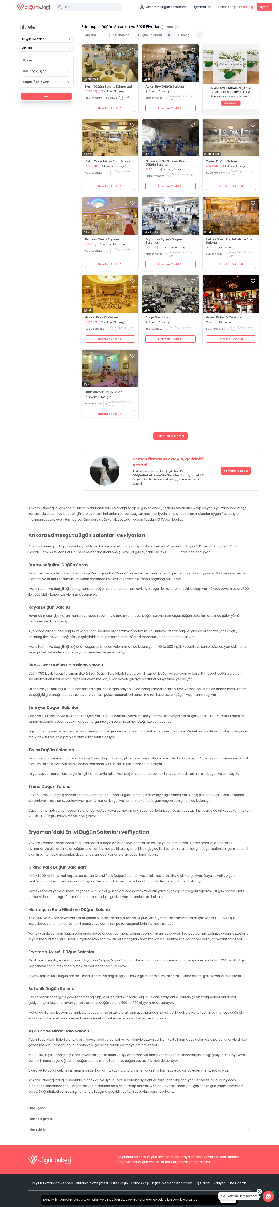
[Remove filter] (169, 35)
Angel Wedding (157, 317)
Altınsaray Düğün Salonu (104, 392)
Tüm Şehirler (37, 1130)
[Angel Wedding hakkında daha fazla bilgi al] (170, 294)
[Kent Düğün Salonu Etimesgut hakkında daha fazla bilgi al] (110, 63)
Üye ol (264, 7)
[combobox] (47, 39)
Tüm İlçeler (36, 1108)
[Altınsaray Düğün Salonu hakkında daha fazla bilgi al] (110, 368)
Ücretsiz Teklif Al (110, 108)
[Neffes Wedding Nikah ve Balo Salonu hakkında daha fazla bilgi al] (231, 216)
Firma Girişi (227, 6)
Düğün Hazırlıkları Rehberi (52, 1183)
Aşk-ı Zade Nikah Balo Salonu (108, 161)
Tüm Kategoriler (40, 1119)
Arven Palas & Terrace (224, 317)
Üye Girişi (246, 6)
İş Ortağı (203, 1183)
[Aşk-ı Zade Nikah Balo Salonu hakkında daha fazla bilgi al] (110, 137)
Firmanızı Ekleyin (236, 471)
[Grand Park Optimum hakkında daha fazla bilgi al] (110, 294)
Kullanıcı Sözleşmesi (92, 1183)
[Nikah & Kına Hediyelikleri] (231, 79)
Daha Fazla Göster (170, 436)
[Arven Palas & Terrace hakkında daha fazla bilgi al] (231, 294)
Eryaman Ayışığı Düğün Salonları (163, 241)
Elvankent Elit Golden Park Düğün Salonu (165, 163)
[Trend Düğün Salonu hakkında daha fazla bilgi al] (231, 137)
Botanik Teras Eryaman (103, 239)
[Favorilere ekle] (132, 50)
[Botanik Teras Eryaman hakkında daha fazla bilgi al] (110, 216)
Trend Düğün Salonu (222, 161)
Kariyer (219, 1183)
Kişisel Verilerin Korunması (172, 1183)
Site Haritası (237, 1183)
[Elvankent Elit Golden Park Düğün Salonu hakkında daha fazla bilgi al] (170, 137)
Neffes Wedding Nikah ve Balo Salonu (229, 241)
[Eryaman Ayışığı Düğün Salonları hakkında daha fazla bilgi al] (170, 216)
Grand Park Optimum (102, 317)
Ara (46, 96)
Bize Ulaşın (119, 1183)
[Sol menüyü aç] (10, 7)
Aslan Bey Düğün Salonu (164, 86)
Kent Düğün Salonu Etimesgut (108, 86)
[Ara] (89, 7)
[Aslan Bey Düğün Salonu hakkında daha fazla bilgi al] (170, 63)
